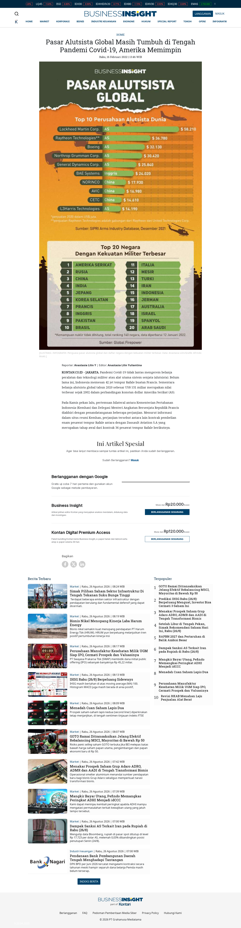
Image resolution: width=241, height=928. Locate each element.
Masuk (135, 460)
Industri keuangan (81, 851)
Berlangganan (68, 913)
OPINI (202, 21)
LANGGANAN (203, 14)
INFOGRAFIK (220, 21)
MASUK (219, 13)
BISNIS (80, 21)
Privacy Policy (150, 913)
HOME (29, 21)
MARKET (44, 21)
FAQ (84, 913)
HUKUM (146, 21)
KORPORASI (63, 21)
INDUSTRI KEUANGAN (103, 21)
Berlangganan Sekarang (167, 512)
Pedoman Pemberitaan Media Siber (115, 913)
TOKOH (187, 21)
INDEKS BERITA (89, 881)
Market (74, 586)
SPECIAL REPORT (167, 21)
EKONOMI (128, 21)
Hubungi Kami (173, 913)
